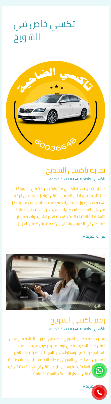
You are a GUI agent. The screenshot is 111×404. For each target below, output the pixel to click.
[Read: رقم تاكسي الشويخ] (55, 281)
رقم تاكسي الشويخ (77, 320)
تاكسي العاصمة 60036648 (84, 178)
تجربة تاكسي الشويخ (75, 170)
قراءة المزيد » (94, 236)
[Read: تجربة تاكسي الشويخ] (55, 109)
